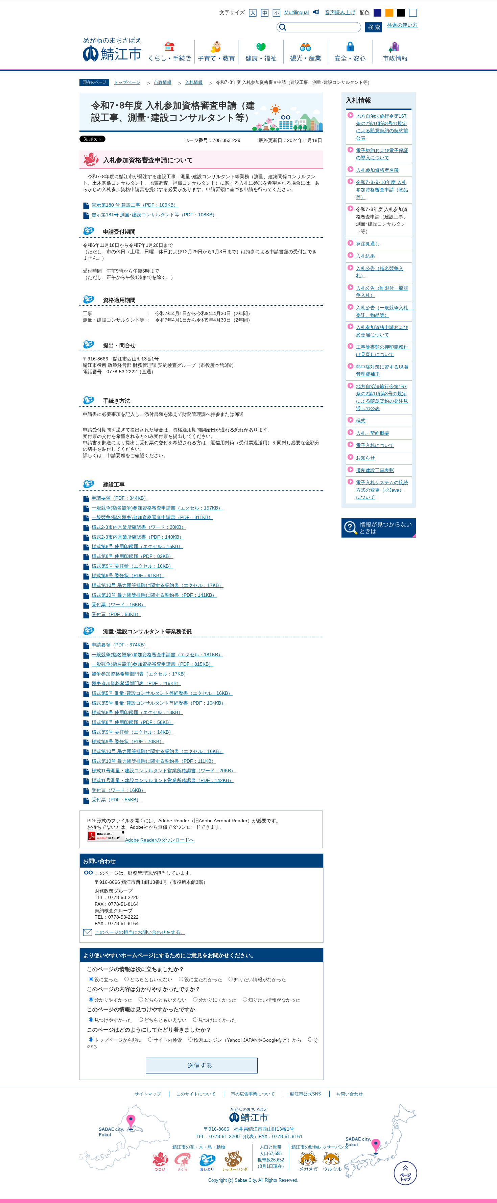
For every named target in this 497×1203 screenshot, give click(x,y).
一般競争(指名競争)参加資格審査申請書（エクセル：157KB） (157, 508)
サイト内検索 (167, 1040)
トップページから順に (118, 1040)
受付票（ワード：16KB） (119, 604)
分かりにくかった (217, 999)
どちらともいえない (151, 979)
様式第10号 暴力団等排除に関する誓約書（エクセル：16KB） (157, 751)
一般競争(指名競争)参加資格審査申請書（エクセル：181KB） (157, 654)
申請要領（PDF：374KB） (120, 644)
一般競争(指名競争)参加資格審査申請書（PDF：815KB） (152, 664)
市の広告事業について (253, 1093)
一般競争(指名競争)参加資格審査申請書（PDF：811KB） (152, 517)
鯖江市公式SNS (305, 1093)
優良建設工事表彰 (375, 470)
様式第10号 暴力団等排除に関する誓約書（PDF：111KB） (154, 761)
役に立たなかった (203, 979)
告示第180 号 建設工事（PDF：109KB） (135, 205)
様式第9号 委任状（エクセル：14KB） (132, 732)
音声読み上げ (340, 12)
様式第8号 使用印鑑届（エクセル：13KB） (137, 712)
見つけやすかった (113, 1020)
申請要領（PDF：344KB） (120, 498)
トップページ (127, 82)
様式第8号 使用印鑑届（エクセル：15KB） (137, 546)
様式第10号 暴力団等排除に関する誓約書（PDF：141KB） (154, 595)
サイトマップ (148, 1093)
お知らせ (365, 458)
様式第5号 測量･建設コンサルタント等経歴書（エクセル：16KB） (162, 693)
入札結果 (365, 256)
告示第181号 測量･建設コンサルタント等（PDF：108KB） (154, 214)
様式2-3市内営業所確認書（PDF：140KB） (138, 537)
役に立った (106, 979)
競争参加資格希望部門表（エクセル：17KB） (140, 674)
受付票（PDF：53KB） (116, 614)
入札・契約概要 (372, 433)
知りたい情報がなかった (260, 979)
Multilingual (296, 12)
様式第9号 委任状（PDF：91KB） (128, 575)
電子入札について (375, 445)
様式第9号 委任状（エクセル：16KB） (132, 566)
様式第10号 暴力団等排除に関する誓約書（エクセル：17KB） (157, 585)
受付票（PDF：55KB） (116, 799)
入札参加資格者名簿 (377, 170)
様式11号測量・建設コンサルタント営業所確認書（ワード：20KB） (164, 770)
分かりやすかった (113, 999)
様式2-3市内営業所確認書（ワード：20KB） (139, 527)
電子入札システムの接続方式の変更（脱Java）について (382, 490)
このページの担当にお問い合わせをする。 (140, 932)
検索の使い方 (402, 25)
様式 (360, 420)
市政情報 (162, 82)
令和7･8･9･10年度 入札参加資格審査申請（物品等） (382, 189)
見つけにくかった (217, 1020)
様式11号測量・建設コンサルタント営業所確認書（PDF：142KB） (163, 780)
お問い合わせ (349, 1093)
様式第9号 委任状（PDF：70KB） (128, 741)
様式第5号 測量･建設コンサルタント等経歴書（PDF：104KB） (159, 703)
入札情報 (194, 82)
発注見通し (368, 243)
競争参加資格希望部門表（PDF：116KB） (136, 683)
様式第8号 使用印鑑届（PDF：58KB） (132, 722)
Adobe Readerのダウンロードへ (159, 840)
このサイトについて (196, 1093)
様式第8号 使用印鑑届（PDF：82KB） (132, 556)
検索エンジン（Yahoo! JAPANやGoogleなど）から (248, 1040)
